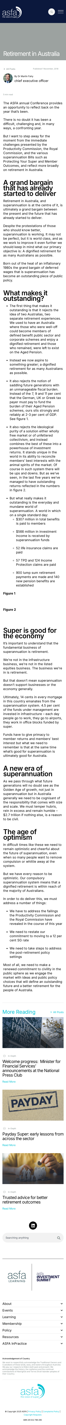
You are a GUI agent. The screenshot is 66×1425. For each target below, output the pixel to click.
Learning (9, 1317)
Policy (7, 1330)
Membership (12, 1324)
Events (7, 1310)
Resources (10, 1337)
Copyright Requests (32, 1415)
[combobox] (33, 1238)
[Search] (58, 1238)
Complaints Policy (51, 1411)
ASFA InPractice (14, 1344)
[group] (17, 1277)
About (7, 1304)
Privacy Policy (34, 1411)
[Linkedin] (33, 1225)
